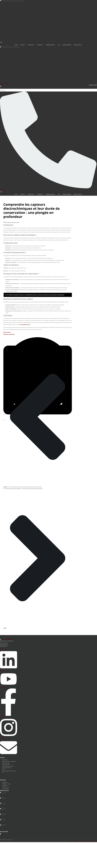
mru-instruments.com (25, 324)
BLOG (59, 44)
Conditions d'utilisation (84, 841)
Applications (31, 44)
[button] (37, 337)
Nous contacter (7, 332)
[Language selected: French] (1, 42)
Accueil (16, 44)
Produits (22, 44)
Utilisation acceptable (93, 841)
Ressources (39, 44)
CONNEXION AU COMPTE (93, 85)
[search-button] (0, 86)
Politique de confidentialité (74, 841)
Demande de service (50, 44)
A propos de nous (77, 44)
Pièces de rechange (67, 44)
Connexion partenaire (4, 83)
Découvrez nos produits (8, 334)
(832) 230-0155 (3, 189)
